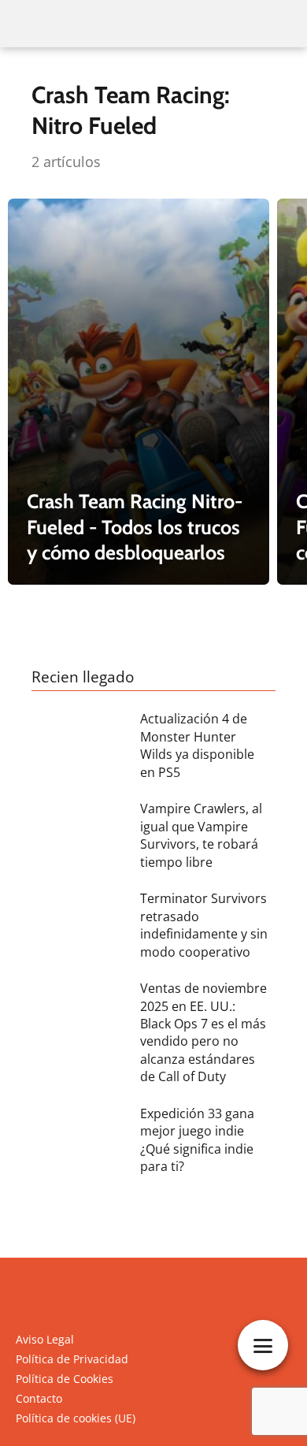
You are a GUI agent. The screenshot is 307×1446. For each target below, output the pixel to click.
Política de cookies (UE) (75, 1418)
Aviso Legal (45, 1339)
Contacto (39, 1398)
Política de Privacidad (72, 1358)
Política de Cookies (64, 1378)
